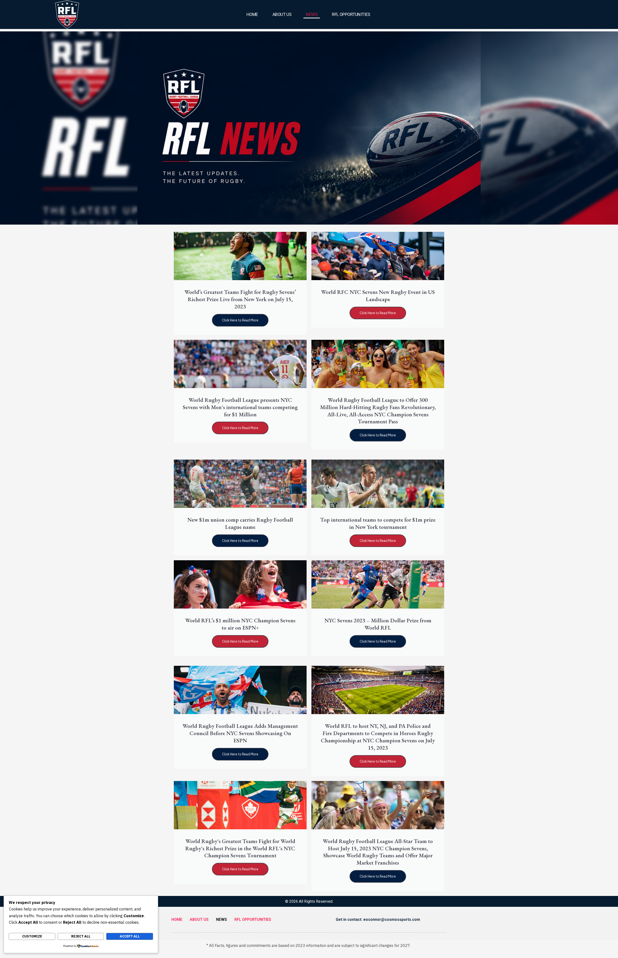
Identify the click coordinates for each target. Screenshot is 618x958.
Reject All (81, 936)
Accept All (130, 936)
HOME (252, 14)
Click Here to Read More (240, 320)
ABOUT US (282, 14)
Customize (32, 936)
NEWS (311, 14)
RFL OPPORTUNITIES (351, 14)
